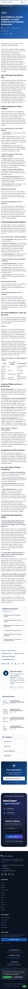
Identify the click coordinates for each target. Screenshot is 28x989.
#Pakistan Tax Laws (19, 653)
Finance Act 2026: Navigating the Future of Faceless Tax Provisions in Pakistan (17, 710)
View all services (7, 611)
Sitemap (22, 986)
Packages (3, 922)
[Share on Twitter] (8, 663)
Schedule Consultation (14, 778)
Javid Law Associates (6, 602)
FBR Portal (3, 925)
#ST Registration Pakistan (8, 659)
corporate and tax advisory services (18, 496)
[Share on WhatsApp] (19, 663)
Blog (7, 33)
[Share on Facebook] (11, 663)
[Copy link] (22, 663)
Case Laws (3, 904)
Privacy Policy (16, 986)
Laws (2, 892)
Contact (3, 894)
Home (2, 33)
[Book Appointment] (22, 2)
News (2, 897)
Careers (3, 909)
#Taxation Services (11, 650)
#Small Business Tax (7, 653)
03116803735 (8, 977)
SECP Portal (4, 927)
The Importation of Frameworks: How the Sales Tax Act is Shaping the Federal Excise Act (17, 701)
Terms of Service (7, 986)
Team (2, 907)
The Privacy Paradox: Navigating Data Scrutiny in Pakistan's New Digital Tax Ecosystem (17, 726)
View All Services (5, 917)
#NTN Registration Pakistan (8, 656)
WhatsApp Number (10, 828)
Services (3, 887)
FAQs (2, 902)
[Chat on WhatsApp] (25, 986)
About (2, 885)
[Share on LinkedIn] (15, 663)
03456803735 (18, 977)
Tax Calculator (4, 890)
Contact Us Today (14, 939)
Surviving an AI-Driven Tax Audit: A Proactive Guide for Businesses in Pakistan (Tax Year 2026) (17, 718)
